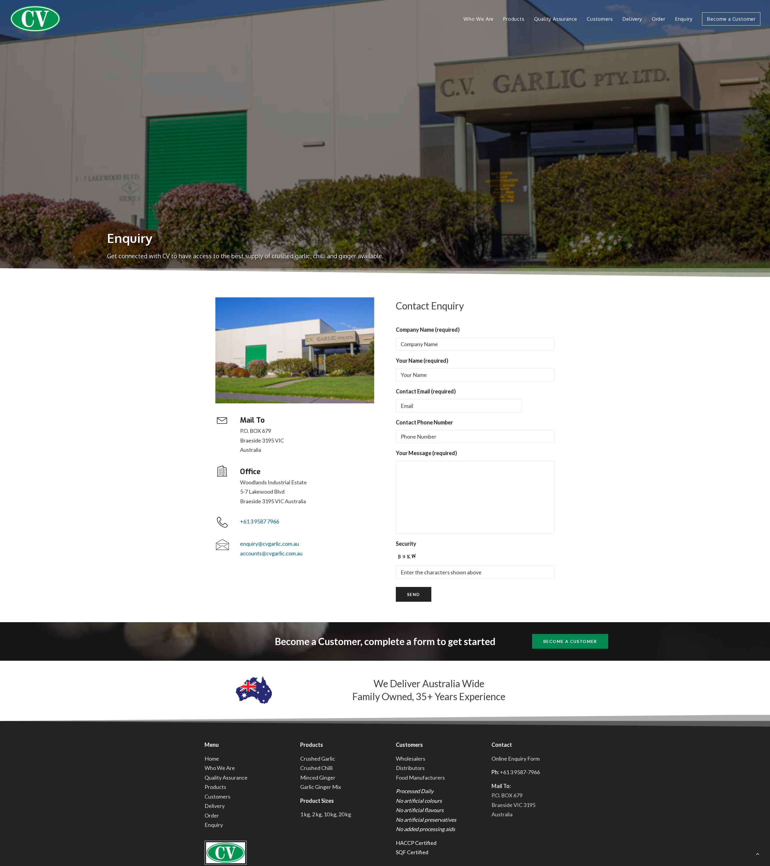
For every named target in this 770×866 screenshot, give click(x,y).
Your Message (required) (426, 453)
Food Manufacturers (420, 777)
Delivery (632, 19)
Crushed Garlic (317, 758)
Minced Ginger (317, 777)
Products (513, 19)
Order (658, 19)
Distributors (410, 768)
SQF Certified (412, 852)
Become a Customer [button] (570, 641)
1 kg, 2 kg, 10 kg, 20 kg (325, 814)
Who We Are (479, 19)
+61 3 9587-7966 (520, 772)
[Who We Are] (294, 350)
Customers (600, 19)
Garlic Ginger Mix (320, 787)
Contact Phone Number (424, 422)
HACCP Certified (416, 843)
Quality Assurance (556, 19)
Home (212, 758)
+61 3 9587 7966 (259, 521)
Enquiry (684, 19)
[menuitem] (481, 19)
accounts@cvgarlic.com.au (271, 553)
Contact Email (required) (426, 391)
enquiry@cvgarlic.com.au (269, 543)
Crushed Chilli (316, 768)
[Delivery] (254, 690)
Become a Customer (731, 19)
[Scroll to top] (757, 853)
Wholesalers (410, 758)
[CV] (35, 19)
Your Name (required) (422, 360)
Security (406, 543)
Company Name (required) (428, 329)
